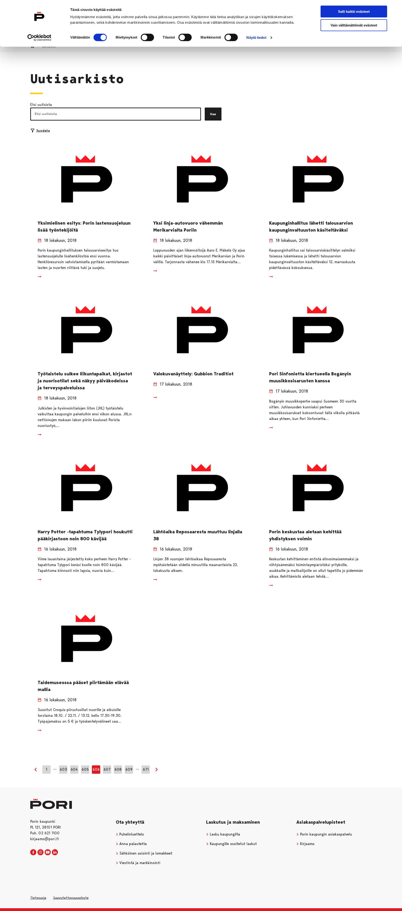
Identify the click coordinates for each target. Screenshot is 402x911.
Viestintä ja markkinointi (139, 863)
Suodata (43, 130)
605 (85, 769)
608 (118, 769)
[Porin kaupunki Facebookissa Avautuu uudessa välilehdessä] (33, 852)
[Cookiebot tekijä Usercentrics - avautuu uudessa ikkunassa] (39, 37)
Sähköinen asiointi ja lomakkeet (145, 853)
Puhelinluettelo (131, 834)
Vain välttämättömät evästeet (354, 25)
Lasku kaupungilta (224, 834)
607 (107, 769)
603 (63, 769)
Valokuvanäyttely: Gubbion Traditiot (193, 374)
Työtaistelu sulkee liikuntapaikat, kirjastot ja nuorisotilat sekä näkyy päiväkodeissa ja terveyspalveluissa (85, 380)
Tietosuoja (38, 898)
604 (74, 769)
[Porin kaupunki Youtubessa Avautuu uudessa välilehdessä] (48, 852)
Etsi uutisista (41, 104)
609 (129, 769)
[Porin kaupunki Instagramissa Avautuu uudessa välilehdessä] (40, 852)
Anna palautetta (132, 844)
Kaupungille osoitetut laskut (233, 844)
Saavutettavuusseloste (71, 898)
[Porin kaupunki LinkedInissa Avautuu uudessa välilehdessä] (55, 852)
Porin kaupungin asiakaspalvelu (325, 834)
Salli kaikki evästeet (354, 11)
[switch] (147, 37)
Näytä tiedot (256, 37)
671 (146, 769)
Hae (213, 114)
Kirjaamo (307, 844)
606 (96, 769)
